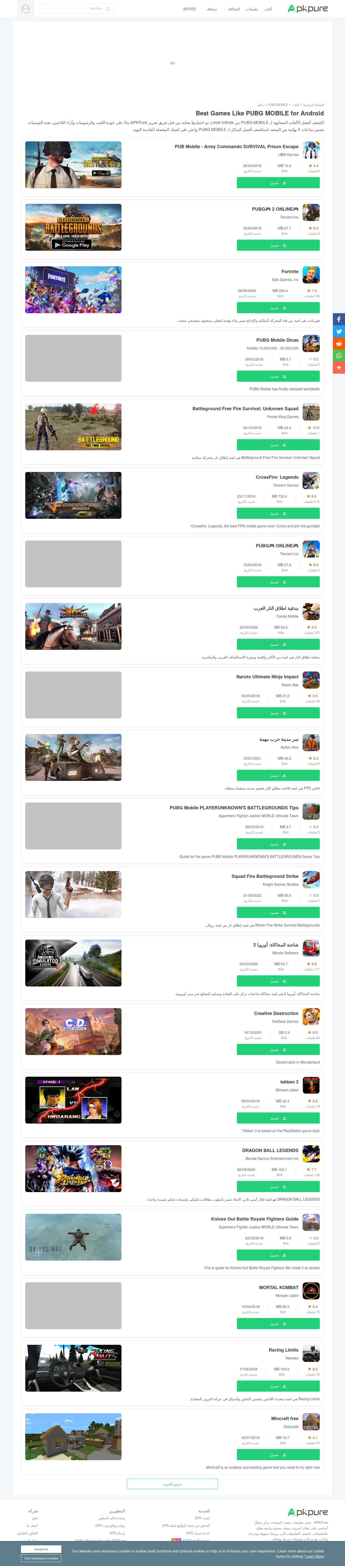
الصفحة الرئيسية (313, 104)
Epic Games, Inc (285, 279)
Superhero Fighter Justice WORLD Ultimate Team (259, 815)
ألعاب (295, 104)
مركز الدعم (30, 1540)
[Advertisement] (172, 63)
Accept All (41, 1549)
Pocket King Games (283, 416)
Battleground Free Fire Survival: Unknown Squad (245, 408)
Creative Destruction (276, 1013)
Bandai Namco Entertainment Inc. (272, 1158)
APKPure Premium (196, 1540)
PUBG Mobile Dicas (277, 340)
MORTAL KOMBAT (279, 1287)
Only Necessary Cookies (41, 1558)
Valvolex (292, 1357)
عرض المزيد (172, 1483)
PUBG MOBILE (277, 104)
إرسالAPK (117, 1532)
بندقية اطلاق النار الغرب (276, 608)
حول (35, 1517)
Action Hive (290, 747)
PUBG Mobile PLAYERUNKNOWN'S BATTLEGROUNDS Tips (234, 807)
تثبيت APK (202, 1517)
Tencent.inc (289, 216)
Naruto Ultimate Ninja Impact (267, 676)
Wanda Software (285, 952)
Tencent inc (289, 553)
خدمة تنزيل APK (198, 1532)
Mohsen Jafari (287, 1089)
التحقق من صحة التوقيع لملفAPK (186, 1525)
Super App (290, 684)
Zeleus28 (291, 1426)
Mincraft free (285, 1418)
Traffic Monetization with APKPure (100, 1540)
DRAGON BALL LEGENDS (270, 1150)
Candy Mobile (288, 616)
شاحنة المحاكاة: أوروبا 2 (276, 944)
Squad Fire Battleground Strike (265, 876)
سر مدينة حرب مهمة (279, 739)
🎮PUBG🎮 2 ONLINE (275, 209)
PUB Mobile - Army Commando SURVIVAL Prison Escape (237, 146)
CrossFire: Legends (277, 477)
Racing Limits (284, 1350)
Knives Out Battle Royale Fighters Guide (255, 1219)
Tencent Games (286, 485)
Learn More (314, 1556)
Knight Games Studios (281, 884)
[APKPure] (308, 9)
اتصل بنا (32, 1525)
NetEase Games (285, 1021)
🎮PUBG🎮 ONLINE (277, 545)
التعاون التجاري (27, 1532)
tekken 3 (289, 1081)
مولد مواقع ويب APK (110, 1525)
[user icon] (25, 9)
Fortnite (290, 271)
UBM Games (288, 154)
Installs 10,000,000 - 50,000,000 (273, 347)
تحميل (274, 182)
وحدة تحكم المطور (112, 1517)
